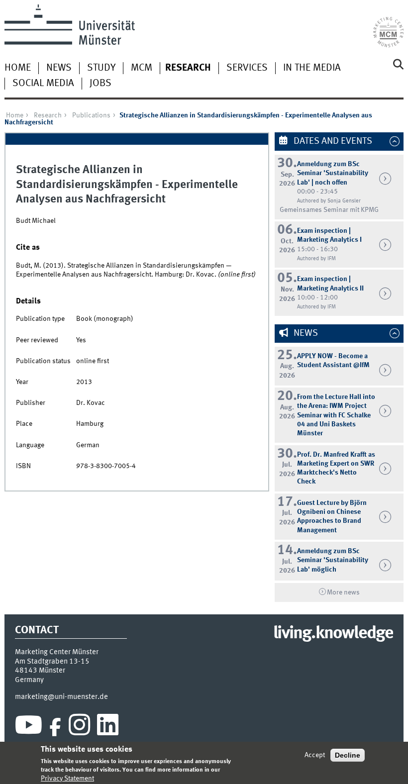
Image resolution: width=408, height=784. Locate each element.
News (59, 68)
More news (343, 592)
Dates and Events (332, 141)
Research (188, 68)
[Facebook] (55, 727)
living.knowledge (333, 634)
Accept (315, 755)
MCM (141, 68)
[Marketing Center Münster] (388, 25)
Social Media (43, 84)
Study (101, 68)
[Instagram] (79, 727)
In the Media (312, 68)
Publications (91, 115)
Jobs (100, 84)
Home (17, 68)
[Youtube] (28, 727)
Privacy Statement (67, 778)
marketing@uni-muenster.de (61, 697)
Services (247, 68)
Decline (347, 755)
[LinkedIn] (107, 727)
